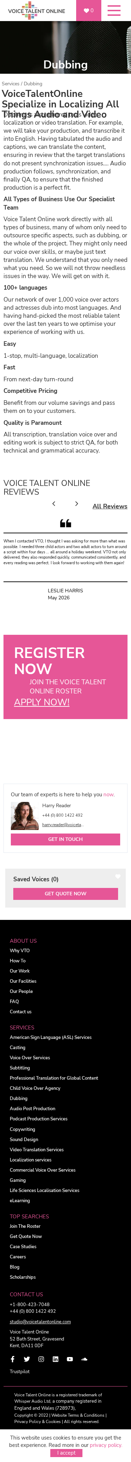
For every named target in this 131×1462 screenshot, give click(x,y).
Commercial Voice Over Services (42, 1170)
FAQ (14, 1002)
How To (18, 961)
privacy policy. (106, 1445)
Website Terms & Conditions (77, 1415)
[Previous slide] (54, 504)
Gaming (18, 1181)
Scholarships (23, 1277)
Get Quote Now (66, 893)
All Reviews (110, 506)
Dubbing (19, 1099)
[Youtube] (70, 1359)
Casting (18, 1048)
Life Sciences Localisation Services (44, 1191)
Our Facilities (23, 981)
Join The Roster (25, 1227)
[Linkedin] (55, 1359)
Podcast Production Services (38, 1119)
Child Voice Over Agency (35, 1089)
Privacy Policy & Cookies (37, 1421)
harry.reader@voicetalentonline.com (63, 825)
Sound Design (24, 1140)
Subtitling (20, 1068)
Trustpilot (20, 1372)
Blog (15, 1267)
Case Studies (23, 1247)
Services (11, 83)
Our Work (20, 971)
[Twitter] (27, 1359)
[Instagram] (41, 1359)
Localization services (30, 1160)
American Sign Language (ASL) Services (51, 1038)
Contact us (20, 1012)
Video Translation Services (37, 1150)
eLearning (20, 1201)
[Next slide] (76, 504)
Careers (18, 1257)
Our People (21, 992)
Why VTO (20, 951)
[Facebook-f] (12, 1359)
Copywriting (22, 1130)
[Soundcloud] (84, 1359)
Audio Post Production (32, 1109)
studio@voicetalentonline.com (40, 1322)
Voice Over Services (30, 1058)
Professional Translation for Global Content (54, 1078)
